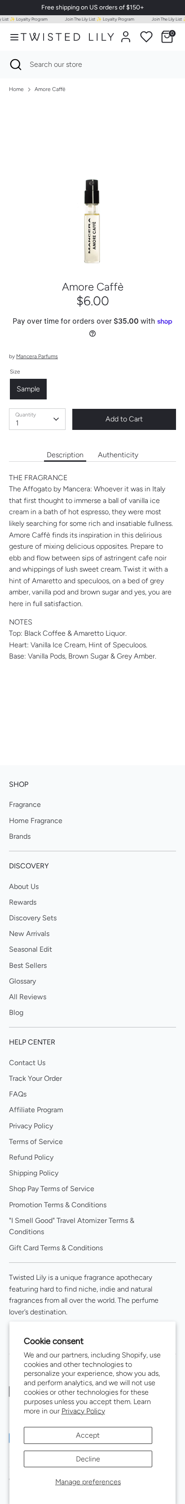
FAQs (17, 1094)
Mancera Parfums (37, 356)
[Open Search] (15, 64)
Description (65, 455)
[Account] (126, 33)
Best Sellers (28, 965)
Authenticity (118, 455)
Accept (88, 1435)
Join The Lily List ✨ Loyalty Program (96, 19)
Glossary (22, 981)
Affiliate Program (36, 1109)
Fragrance (25, 804)
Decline (88, 1459)
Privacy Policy (83, 1411)
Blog (16, 1012)
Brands (20, 836)
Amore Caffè (50, 89)
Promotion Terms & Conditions (57, 1205)
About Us (24, 886)
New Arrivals (29, 933)
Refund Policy (31, 1157)
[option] (92, 183)
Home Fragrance (35, 820)
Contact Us (27, 1062)
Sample (28, 389)
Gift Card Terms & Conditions (56, 1248)
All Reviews (27, 997)
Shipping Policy (33, 1173)
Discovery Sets (33, 918)
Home (16, 89)
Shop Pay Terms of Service (51, 1188)
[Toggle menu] (10, 37)
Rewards (22, 902)
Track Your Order (35, 1078)
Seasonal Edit (30, 949)
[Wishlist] (146, 37)
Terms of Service (36, 1141)
